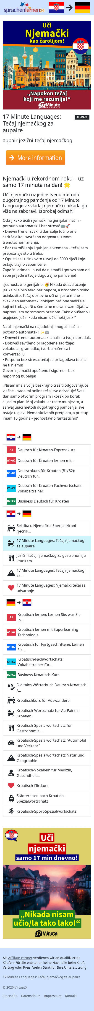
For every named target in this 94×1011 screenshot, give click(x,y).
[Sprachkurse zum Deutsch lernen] (27, 437)
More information (40, 160)
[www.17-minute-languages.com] (24, 7)
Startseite (10, 996)
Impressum (52, 996)
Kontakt (71, 996)
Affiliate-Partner (20, 958)
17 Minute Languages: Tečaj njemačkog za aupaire (41, 977)
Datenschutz (30, 996)
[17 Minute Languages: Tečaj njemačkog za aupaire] (47, 66)
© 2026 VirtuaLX (15, 987)
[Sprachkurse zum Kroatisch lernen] (11, 437)
